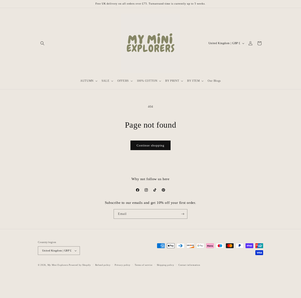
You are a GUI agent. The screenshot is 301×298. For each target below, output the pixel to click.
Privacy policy (122, 265)
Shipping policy (165, 265)
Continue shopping (150, 145)
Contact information (189, 265)
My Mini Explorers (58, 265)
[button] (42, 43)
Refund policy (103, 265)
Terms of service (144, 265)
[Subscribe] (182, 214)
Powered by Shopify (80, 265)
